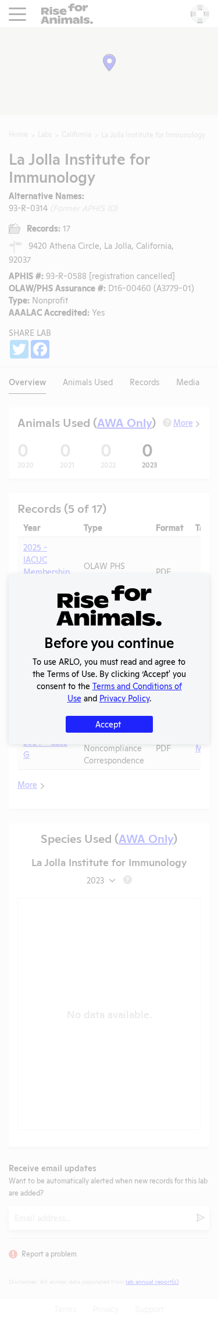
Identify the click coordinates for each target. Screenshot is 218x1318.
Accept (108, 723)
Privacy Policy (124, 697)
